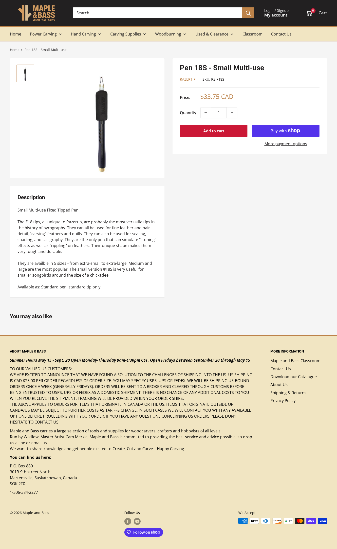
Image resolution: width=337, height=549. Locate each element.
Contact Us (280, 369)
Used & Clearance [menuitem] (211, 34)
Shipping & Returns (288, 392)
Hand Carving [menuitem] (83, 34)
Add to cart (213, 130)
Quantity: (188, 112)
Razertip (187, 79)
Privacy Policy (283, 400)
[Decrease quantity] (206, 112)
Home (14, 49)
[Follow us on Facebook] (127, 521)
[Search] (248, 12)
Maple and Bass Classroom (295, 360)
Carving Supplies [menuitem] (125, 34)
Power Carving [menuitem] (43, 34)
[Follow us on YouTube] (137, 521)
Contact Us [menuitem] (281, 34)
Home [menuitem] (15, 34)
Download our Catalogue (293, 376)
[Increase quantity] (232, 112)
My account (275, 15)
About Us (279, 384)
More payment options (285, 143)
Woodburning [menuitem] (168, 34)
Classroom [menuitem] (252, 34)
